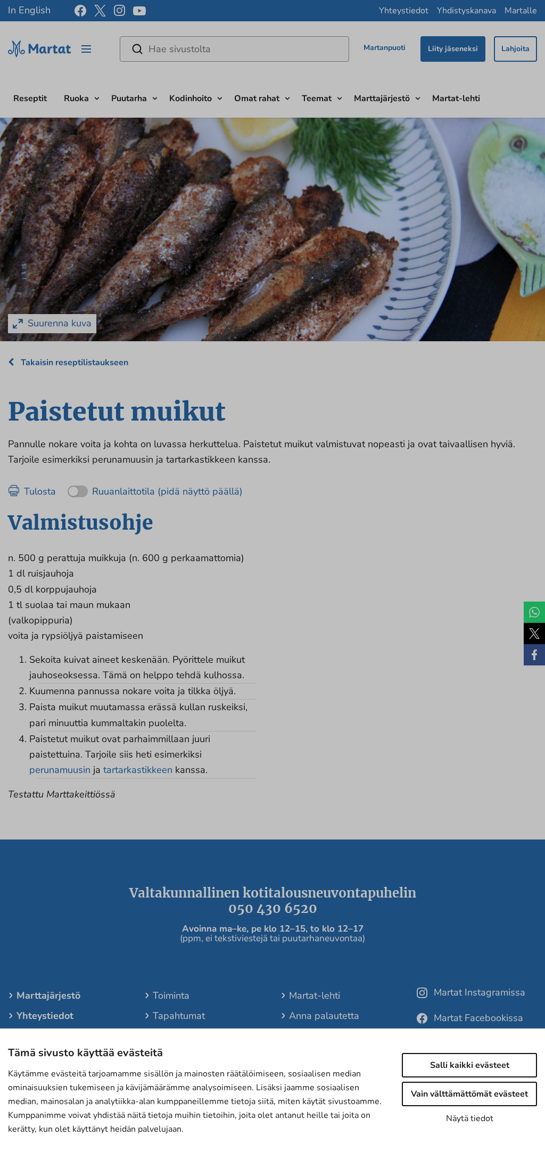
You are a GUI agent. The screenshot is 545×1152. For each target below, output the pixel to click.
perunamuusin (59, 769)
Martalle (521, 11)
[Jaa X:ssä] (534, 633)
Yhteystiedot (403, 11)
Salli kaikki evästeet (469, 1065)
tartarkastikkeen (139, 769)
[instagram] (119, 11)
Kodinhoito (190, 98)
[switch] (155, 488)
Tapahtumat (179, 1015)
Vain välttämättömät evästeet (469, 1094)
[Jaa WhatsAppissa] (534, 612)
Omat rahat (256, 98)
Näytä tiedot (469, 1118)
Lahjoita (515, 49)
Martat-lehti (456, 98)
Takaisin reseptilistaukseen (73, 362)
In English (29, 10)
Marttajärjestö (382, 98)
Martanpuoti (385, 48)
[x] (100, 11)
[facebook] (80, 11)
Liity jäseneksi (453, 49)
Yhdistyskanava (466, 11)
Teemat (317, 98)
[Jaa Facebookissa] (534, 654)
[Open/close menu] (86, 49)
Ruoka (76, 98)
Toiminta (171, 995)
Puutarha (129, 98)
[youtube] (139, 10)
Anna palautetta (324, 1015)
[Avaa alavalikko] (97, 97)
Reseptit (30, 98)
